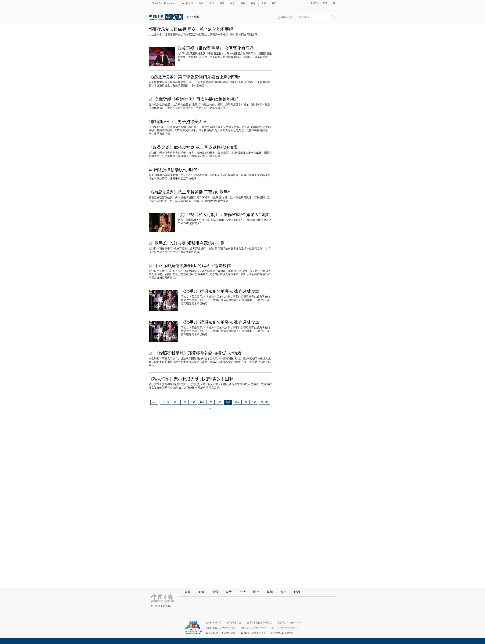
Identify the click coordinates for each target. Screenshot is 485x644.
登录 (325, 3)
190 (254, 402)
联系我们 (167, 606)
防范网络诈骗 (234, 622)
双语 (274, 3)
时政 (201, 3)
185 (211, 402)
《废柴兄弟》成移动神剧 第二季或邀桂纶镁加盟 (193, 147)
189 (245, 402)
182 (184, 402)
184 (202, 402)
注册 (332, 3)
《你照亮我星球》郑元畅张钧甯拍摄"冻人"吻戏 (198, 353)
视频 (253, 3)
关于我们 (155, 606)
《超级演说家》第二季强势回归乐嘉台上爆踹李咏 (194, 77)
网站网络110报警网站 (282, 632)
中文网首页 (187, 3)
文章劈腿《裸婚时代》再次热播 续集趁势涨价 (197, 99)
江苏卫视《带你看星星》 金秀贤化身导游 (216, 48)
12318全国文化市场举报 (253, 632)
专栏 (263, 3)
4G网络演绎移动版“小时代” (174, 169)
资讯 (211, 3)
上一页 (165, 402)
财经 (222, 3)
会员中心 (315, 3)
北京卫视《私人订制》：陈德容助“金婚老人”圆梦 (223, 214)
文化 (188, 16)
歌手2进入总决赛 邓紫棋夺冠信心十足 (190, 243)
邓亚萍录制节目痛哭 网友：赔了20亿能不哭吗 (191, 29)
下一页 (264, 402)
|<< (154, 402)
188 (237, 402)
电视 (196, 16)
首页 (188, 592)
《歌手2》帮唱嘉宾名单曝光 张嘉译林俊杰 (220, 291)
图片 (243, 3)
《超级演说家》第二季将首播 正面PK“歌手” (189, 192)
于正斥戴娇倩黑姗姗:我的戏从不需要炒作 (193, 265)
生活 (232, 3)
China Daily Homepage (164, 3)
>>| (210, 409)
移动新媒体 (286, 17)
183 (193, 402)
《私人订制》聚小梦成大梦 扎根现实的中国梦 (191, 379)
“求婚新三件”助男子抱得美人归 (178, 121)
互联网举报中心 (214, 622)
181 (176, 402)
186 (219, 402)
